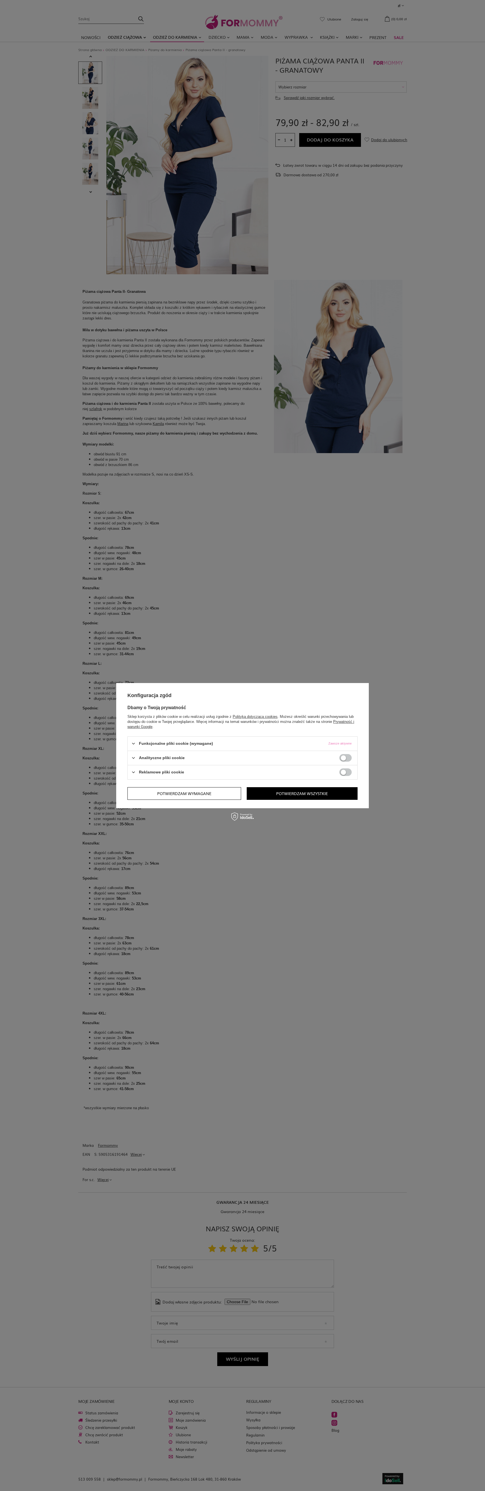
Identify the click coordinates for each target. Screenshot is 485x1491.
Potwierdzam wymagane (184, 793)
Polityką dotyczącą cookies (255, 716)
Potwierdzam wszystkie (302, 793)
